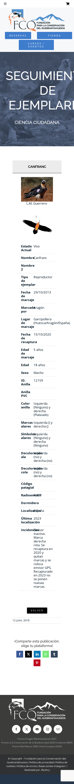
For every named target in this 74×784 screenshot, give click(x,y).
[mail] (58, 729)
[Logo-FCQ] (37, 11)
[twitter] (26, 729)
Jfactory (45, 770)
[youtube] (37, 729)
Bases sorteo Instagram (52, 766)
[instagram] (47, 729)
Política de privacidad (41, 762)
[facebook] (16, 729)
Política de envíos (27, 766)
